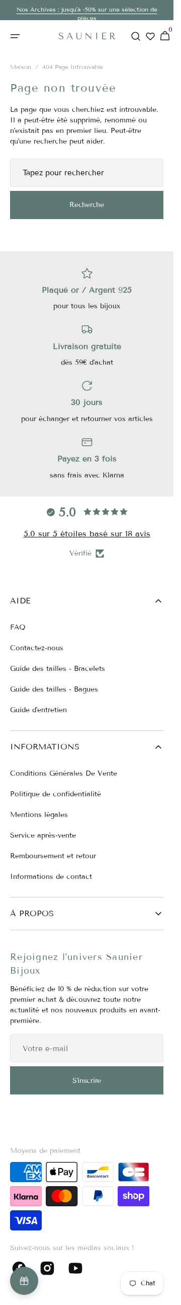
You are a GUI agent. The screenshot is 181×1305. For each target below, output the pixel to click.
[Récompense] (24, 1281)
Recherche (86, 204)
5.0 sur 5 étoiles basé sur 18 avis (87, 533)
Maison (20, 67)
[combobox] (86, 173)
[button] (15, 36)
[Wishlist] (150, 36)
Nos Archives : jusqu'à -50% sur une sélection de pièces (87, 14)
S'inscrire (86, 1080)
